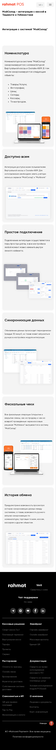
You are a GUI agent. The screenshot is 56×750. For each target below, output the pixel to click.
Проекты (6, 649)
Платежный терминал (12, 635)
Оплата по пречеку (12, 667)
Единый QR (35, 645)
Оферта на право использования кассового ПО (39, 670)
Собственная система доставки (13, 688)
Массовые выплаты (39, 640)
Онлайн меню (9, 672)
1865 (39, 585)
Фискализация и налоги (13, 715)
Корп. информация (39, 712)
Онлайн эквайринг (39, 635)
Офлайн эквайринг (39, 630)
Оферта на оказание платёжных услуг (40, 679)
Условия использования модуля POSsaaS (41, 687)
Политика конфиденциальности (28, 737)
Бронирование (9, 677)
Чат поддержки (28, 597)
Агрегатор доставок (12, 682)
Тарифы (6, 645)
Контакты (34, 707)
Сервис (6, 654)
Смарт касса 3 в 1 (11, 630)
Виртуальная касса (11, 640)
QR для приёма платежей (9, 703)
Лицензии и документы (41, 702)
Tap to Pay (7, 710)
